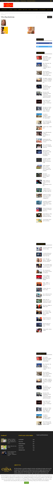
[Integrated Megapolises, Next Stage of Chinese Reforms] (39, 175)
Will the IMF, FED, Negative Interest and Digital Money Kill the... (47, 301)
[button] (51, 0)
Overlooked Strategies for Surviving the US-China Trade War (47, 254)
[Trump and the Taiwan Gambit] (39, 330)
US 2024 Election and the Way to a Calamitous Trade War (47, 146)
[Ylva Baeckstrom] (3, 25)
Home (2, 0)
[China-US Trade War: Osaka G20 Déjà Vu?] (39, 319)
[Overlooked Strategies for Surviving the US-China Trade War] (39, 254)
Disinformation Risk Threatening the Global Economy (47, 140)
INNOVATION (25, 9)
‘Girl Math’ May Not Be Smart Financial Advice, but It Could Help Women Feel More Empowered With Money (25, 13)
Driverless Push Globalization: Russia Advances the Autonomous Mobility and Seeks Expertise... (47, 95)
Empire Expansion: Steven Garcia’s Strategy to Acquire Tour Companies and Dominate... (47, 168)
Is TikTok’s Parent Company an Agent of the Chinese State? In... (47, 190)
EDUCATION (49, 9)
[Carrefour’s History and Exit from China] (39, 249)
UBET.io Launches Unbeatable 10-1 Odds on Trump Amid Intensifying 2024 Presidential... (47, 153)
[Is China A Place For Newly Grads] (39, 290)
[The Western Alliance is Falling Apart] (39, 307)
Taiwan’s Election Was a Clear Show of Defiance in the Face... (47, 209)
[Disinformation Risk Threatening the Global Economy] (39, 140)
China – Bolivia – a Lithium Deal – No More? (46, 284)
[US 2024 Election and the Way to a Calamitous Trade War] (39, 146)
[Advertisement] (34, 5)
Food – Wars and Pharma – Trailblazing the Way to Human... (47, 260)
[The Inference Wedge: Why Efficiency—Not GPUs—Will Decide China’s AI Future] (39, 108)
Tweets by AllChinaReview (42, 435)
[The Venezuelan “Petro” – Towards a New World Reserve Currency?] (39, 266)
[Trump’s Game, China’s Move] (39, 128)
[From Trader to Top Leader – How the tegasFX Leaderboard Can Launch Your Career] (39, 102)
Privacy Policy (23, 0)
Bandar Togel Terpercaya (33, 473)
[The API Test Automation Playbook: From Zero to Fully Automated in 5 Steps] (39, 87)
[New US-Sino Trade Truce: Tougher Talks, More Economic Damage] (39, 312)
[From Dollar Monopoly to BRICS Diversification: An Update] (39, 134)
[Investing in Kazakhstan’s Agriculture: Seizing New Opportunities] (39, 115)
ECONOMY (10, 9)
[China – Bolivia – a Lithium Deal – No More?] (39, 284)
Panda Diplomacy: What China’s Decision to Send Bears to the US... (47, 215)
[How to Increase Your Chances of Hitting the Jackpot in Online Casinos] (39, 122)
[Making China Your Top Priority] (3, 447)
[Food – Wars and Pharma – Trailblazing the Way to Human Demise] (39, 260)
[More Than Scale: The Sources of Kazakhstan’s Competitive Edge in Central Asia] (39, 65)
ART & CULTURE (42, 9)
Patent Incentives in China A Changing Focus (46, 325)
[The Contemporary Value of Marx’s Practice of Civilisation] (39, 271)
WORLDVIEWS (4, 9)
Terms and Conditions (31, 0)
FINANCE (29, 9)
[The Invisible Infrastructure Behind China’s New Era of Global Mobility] (39, 58)
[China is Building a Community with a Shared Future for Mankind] (39, 277)
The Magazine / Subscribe (9, 0)
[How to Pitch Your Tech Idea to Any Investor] (39, 295)
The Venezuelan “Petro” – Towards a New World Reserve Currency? (47, 266)
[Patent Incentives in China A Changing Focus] (39, 325)
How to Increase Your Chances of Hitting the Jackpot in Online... (47, 122)
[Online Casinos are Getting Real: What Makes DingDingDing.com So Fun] (39, 182)
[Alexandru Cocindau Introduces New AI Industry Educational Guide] (39, 160)
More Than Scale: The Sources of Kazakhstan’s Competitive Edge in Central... (47, 66)
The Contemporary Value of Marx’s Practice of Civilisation (47, 271)
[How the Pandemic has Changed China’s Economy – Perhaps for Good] (3, 453)
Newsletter (17, 0)
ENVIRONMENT (35, 9)
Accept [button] (26, 482)
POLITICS (15, 9)
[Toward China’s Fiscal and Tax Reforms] (39, 221)
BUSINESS (20, 9)
